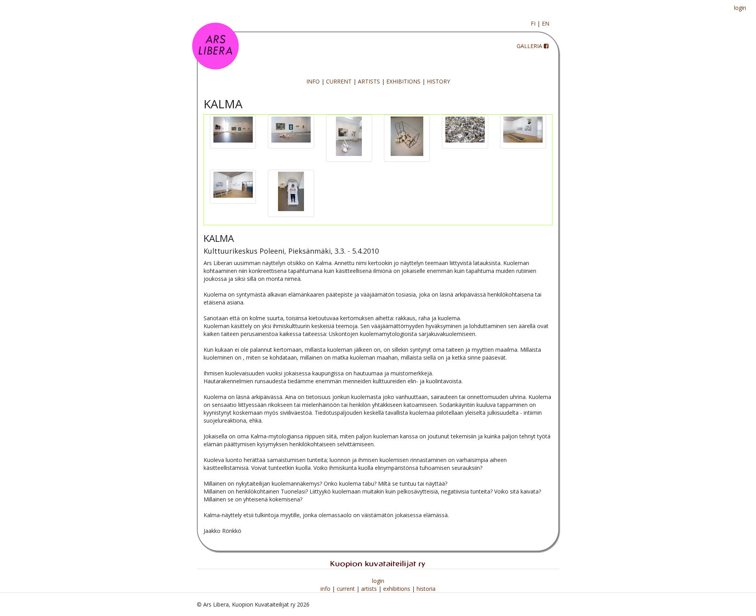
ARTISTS (369, 81)
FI (533, 23)
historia (426, 588)
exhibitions (397, 588)
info (326, 588)
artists (369, 588)
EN (545, 23)
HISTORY (438, 81)
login (740, 7)
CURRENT (339, 81)
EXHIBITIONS (403, 81)
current (346, 588)
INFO (313, 81)
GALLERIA (529, 46)
